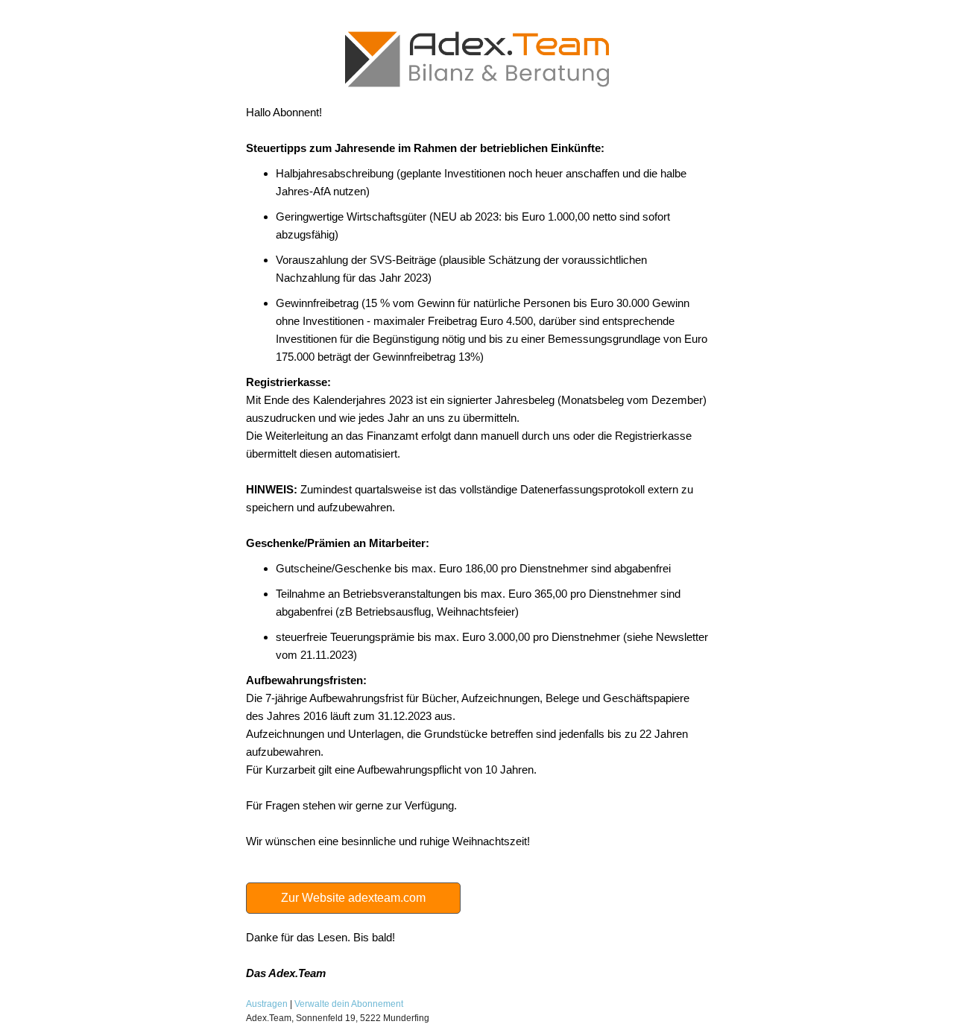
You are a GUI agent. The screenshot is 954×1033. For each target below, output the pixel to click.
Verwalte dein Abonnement (348, 1004)
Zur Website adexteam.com (353, 897)
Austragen (267, 1004)
